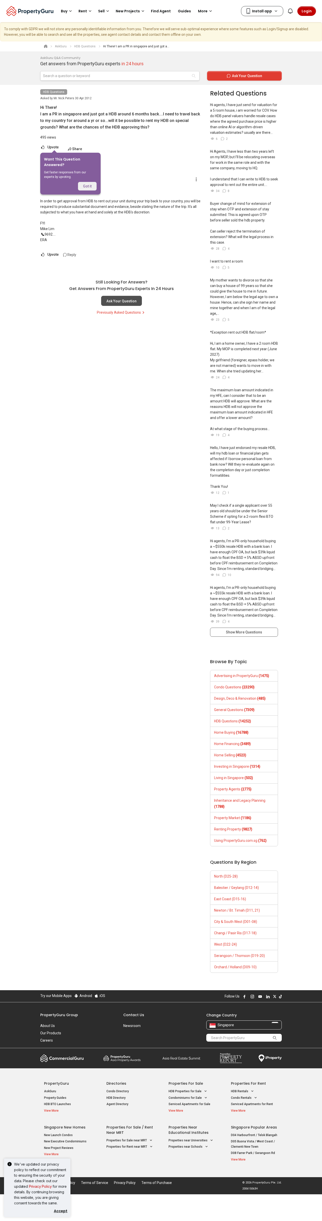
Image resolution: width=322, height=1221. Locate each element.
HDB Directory (116, 1098)
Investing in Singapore (237, 766)
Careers (46, 1040)
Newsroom (132, 1026)
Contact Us (133, 1014)
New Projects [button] (128, 11)
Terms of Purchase (156, 1183)
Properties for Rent (248, 1083)
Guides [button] (184, 11)
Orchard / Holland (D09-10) (235, 967)
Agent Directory (117, 1104)
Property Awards (122, 1058)
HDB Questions (53, 92)
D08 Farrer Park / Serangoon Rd (253, 1153)
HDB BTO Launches (57, 1104)
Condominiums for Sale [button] (186, 1098)
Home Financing (232, 744)
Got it (87, 186)
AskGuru (50, 1091)
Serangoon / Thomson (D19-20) (239, 956)
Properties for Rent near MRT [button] (127, 1146)
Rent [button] (82, 11)
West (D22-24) (225, 944)
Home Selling (230, 755)
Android (85, 996)
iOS (102, 996)
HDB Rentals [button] (240, 1091)
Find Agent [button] (161, 11)
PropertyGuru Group (59, 1014)
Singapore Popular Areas (254, 1127)
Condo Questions (234, 687)
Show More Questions (244, 632)
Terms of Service (94, 1183)
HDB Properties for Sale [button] (185, 1091)
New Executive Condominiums (65, 1141)
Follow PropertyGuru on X (274, 996)
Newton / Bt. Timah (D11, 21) (237, 910)
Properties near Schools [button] (186, 1146)
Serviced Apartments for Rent (252, 1104)
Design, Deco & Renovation (240, 698)
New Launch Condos (58, 1135)
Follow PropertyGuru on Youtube (259, 996)
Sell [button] (101, 11)
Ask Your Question (121, 301)
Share (77, 149)
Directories (116, 1083)
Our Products (50, 1033)
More (203, 11)
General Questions (234, 710)
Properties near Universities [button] (188, 1140)
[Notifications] (290, 11)
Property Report (231, 1058)
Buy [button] (64, 11)
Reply (71, 255)
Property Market (232, 818)
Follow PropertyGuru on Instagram (252, 996)
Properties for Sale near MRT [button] (127, 1140)
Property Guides (55, 1098)
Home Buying (231, 732)
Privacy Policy (40, 1186)
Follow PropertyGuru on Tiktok (280, 996)
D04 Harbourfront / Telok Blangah (254, 1135)
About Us (47, 1026)
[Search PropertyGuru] (275, 1037)
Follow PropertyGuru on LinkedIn (267, 996)
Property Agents (233, 789)
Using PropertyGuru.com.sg (240, 841)
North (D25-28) (226, 876)
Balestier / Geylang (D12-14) (236, 888)
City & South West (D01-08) (235, 922)
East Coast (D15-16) (230, 899)
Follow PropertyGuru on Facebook (244, 996)
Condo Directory (117, 1091)
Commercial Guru (62, 1058)
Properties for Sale (186, 1083)
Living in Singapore (233, 778)
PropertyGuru (56, 1083)
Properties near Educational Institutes (189, 1130)
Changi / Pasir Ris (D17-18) (235, 933)
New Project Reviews (58, 1148)
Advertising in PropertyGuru (241, 676)
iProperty (270, 1058)
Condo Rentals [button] (241, 1098)
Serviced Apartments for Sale (189, 1104)
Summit (181, 1058)
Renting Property (233, 829)
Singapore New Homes (65, 1127)
